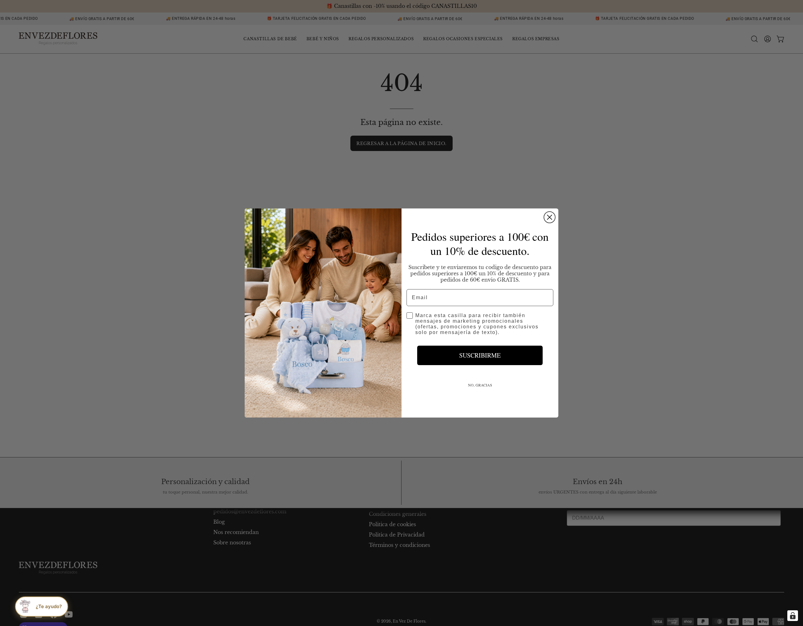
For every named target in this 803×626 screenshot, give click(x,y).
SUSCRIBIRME (480, 355)
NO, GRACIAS (480, 384)
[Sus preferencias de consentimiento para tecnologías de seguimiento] (792, 615)
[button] (41, 606)
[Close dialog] (549, 217)
